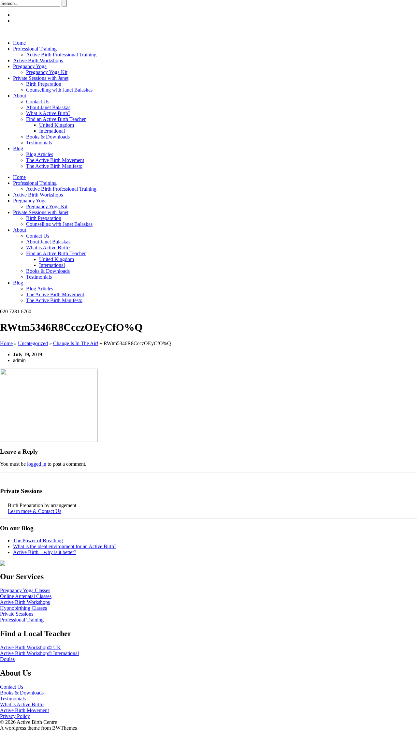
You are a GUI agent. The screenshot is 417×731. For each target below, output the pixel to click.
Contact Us (37, 101)
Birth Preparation (43, 84)
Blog (18, 148)
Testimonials (39, 142)
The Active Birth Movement (55, 160)
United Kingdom (56, 125)
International (52, 131)
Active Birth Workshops (38, 60)
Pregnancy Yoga (30, 66)
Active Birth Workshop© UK (30, 647)
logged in (36, 464)
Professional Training (35, 48)
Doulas (7, 659)
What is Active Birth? (48, 113)
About (19, 95)
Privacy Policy (15, 716)
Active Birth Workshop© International (39, 653)
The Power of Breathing (38, 540)
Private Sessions (16, 614)
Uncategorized (33, 343)
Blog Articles (39, 154)
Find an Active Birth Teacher (56, 119)
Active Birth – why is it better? (44, 552)
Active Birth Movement (24, 710)
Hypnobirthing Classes (23, 608)
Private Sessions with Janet (40, 78)
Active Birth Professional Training (61, 54)
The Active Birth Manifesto (54, 166)
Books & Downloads (48, 136)
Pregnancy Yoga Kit (46, 72)
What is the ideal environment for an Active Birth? (64, 546)
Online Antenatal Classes (25, 596)
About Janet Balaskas (48, 107)
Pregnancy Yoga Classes (25, 590)
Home (19, 43)
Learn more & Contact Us (34, 511)
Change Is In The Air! (75, 343)
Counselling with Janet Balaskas (59, 90)
